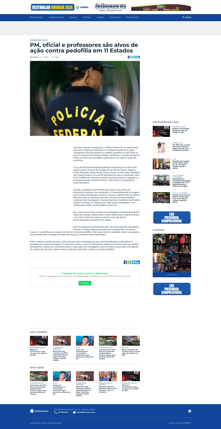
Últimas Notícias (56, 17)
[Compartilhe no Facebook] (129, 57)
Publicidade (115, 17)
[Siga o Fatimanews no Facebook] (190, 411)
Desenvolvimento (174, 423)
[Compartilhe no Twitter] (135, 57)
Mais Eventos (172, 275)
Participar (85, 283)
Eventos (100, 17)
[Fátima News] (110, 6)
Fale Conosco (132, 17)
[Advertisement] (49, 185)
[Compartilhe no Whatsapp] (132, 57)
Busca (188, 17)
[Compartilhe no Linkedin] (138, 57)
